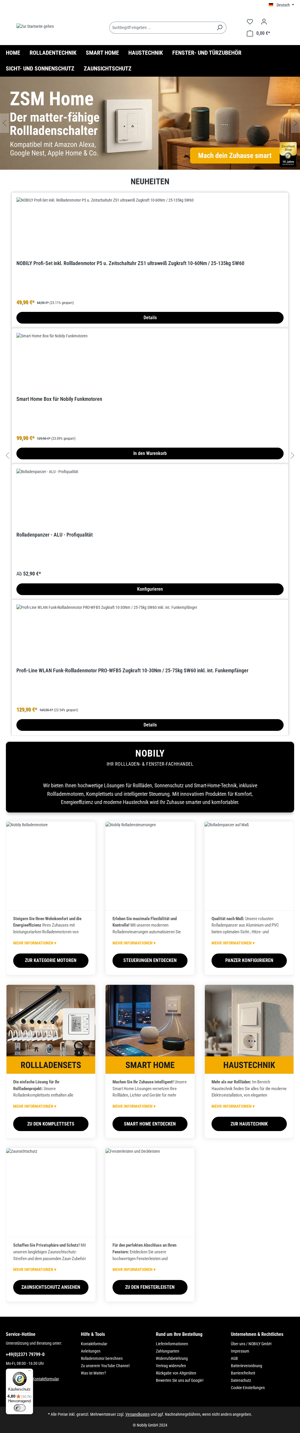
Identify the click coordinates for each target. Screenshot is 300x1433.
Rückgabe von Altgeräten (176, 1373)
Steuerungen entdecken (150, 960)
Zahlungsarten (167, 1351)
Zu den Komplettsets (50, 1124)
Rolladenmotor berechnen (102, 1358)
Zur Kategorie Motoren (50, 960)
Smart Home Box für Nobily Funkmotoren (59, 399)
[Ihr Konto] (264, 22)
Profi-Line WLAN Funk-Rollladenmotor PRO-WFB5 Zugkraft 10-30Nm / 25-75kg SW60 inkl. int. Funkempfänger (132, 670)
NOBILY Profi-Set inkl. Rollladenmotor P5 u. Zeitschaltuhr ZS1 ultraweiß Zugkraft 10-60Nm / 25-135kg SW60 (130, 263)
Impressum (240, 1351)
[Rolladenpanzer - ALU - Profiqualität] (150, 498)
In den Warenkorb (150, 453)
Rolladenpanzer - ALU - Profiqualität (54, 535)
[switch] (19, 1407)
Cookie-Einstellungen (248, 1387)
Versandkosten (137, 1414)
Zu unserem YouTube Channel (105, 1365)
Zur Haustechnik (249, 1124)
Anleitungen (90, 1351)
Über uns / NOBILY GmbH (251, 1343)
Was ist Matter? (93, 1373)
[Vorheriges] (4, 123)
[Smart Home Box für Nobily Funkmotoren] (150, 362)
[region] (150, 123)
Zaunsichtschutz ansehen (50, 1287)
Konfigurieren (150, 589)
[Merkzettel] (250, 22)
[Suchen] (219, 28)
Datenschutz (241, 1380)
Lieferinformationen (172, 1343)
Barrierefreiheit (243, 1373)
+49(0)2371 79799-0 (25, 1354)
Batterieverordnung (246, 1365)
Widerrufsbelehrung (172, 1358)
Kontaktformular (46, 1379)
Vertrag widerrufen (171, 1365)
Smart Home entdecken (150, 1124)
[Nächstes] (295, 123)
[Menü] (29, 1372)
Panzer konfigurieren (249, 960)
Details (150, 317)
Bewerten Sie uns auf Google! (179, 1380)
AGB (234, 1358)
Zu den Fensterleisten (150, 1287)
